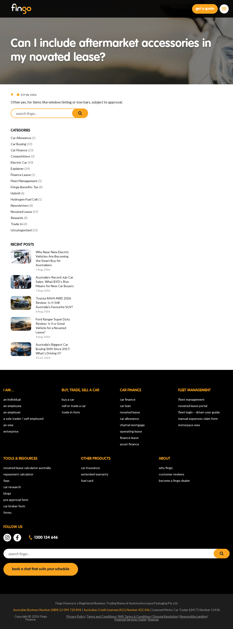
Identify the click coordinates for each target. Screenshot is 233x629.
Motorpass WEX (189, 425)
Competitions (20, 156)
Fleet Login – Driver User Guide (199, 412)
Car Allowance (21, 138)
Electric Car (19, 162)
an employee (12, 406)
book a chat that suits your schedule (40, 569)
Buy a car (68, 399)
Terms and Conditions (101, 616)
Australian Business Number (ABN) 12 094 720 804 (47, 610)
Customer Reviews (171, 474)
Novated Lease (21, 212)
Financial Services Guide (130, 619)
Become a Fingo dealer (174, 480)
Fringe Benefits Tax (24, 187)
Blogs (7, 493)
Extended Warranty (94, 474)
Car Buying (18, 144)
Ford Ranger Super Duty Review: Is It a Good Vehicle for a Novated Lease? (53, 325)
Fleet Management (24, 181)
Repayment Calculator (18, 474)
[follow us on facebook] (17, 537)
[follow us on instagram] (7, 537)
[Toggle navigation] (224, 8)
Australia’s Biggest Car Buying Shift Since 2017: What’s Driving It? (53, 349)
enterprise (10, 431)
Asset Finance (129, 444)
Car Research (12, 487)
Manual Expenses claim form (198, 418)
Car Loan (125, 406)
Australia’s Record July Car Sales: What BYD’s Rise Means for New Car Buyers (55, 281)
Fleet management (191, 399)
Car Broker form (14, 506)
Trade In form (71, 412)
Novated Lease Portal (192, 406)
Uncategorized (21, 230)
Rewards (17, 218)
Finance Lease (21, 175)
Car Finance (19, 150)
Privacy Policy (75, 616)
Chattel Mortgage (132, 425)
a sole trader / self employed (23, 418)
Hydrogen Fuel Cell (24, 199)
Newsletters (20, 205)
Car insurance (90, 468)
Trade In (17, 224)
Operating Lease (131, 431)
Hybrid (15, 193)
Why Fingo (166, 468)
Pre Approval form (15, 500)
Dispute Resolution (165, 616)
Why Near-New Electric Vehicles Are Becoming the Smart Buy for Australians (52, 258)
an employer (12, 412)
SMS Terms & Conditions (134, 616)
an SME (8, 425)
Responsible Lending (193, 616)
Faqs (6, 480)
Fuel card (87, 480)
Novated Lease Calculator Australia (27, 468)
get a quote (205, 9)
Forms (7, 512)
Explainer (17, 168)
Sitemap (153, 619)
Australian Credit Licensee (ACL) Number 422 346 (117, 610)
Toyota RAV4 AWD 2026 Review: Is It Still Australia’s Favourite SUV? (54, 302)
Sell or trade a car (74, 406)
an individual (12, 399)
